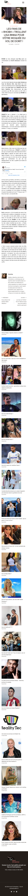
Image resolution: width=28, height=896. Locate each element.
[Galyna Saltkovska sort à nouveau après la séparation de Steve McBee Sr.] (14, 748)
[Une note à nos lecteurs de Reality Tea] (14, 722)
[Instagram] (16, 892)
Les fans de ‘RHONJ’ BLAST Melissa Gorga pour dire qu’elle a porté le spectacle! (21, 301)
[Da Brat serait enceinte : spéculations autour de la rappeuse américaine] (14, 374)
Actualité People (14, 26)
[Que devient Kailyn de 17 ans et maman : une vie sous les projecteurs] (14, 641)
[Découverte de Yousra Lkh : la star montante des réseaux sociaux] (14, 534)
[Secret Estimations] (8, 2)
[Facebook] (11, 892)
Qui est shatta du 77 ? (7, 627)
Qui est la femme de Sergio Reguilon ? (11, 708)
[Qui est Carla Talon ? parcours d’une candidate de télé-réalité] (14, 347)
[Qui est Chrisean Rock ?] (14, 428)
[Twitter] (14, 892)
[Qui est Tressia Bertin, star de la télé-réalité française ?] (14, 588)
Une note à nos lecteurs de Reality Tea (11, 734)
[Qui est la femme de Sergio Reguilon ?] (14, 696)
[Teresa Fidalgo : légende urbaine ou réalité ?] (14, 321)
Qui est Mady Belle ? (7, 574)
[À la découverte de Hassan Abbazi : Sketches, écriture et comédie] (14, 669)
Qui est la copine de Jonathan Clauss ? (11, 465)
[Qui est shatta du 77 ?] (14, 615)
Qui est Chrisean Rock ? (7, 439)
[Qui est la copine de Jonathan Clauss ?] (14, 453)
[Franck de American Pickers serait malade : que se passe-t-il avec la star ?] (14, 507)
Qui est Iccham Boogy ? (7, 413)
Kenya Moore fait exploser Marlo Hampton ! (6, 300)
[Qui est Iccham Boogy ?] (14, 402)
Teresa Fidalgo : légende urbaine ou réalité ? (12, 333)
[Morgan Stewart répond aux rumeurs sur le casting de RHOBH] (14, 775)
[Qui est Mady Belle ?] (14, 562)
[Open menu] (23, 2)
